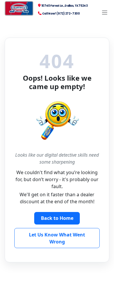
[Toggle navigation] (104, 12)
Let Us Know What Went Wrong (57, 238)
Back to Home (57, 218)
